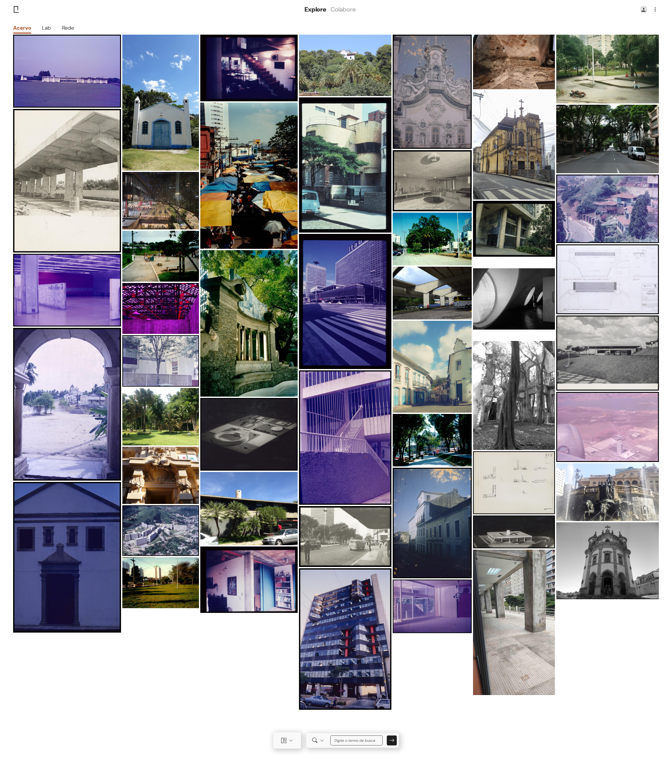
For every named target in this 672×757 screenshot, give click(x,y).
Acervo (22, 27)
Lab (46, 27)
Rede (68, 27)
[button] (643, 10)
